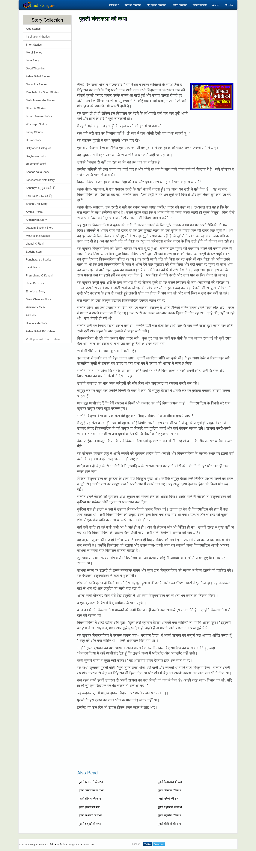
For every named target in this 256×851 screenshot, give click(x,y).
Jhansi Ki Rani (34, 243)
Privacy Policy (58, 844)
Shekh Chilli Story (37, 204)
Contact (229, 5)
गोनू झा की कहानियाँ (156, 5)
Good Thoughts (35, 68)
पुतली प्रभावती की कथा (90, 815)
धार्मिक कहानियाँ (179, 5)
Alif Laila (31, 315)
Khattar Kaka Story (37, 172)
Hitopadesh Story (36, 323)
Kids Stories (33, 28)
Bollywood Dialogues (38, 148)
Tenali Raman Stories (39, 116)
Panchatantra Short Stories (42, 92)
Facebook (159, 844)
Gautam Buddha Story (39, 227)
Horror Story (33, 140)
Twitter (147, 844)
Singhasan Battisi (36, 156)
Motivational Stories (38, 235)
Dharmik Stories (36, 108)
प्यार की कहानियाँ (133, 5)
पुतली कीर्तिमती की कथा (169, 823)
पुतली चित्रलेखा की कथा (170, 782)
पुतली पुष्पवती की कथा (89, 807)
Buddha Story (34, 251)
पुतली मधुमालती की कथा (170, 807)
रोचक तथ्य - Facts (36, 307)
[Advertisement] (156, 52)
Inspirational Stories (38, 36)
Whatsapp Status (36, 124)
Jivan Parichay (35, 283)
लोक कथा (114, 5)
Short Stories (34, 44)
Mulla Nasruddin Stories (40, 100)
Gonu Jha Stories (36, 84)
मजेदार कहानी (200, 5)
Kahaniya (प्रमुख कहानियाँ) (40, 188)
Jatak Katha (33, 267)
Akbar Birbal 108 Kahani (40, 331)
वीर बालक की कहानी (36, 164)
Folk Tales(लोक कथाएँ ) (39, 196)
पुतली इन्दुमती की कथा (90, 823)
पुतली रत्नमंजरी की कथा (91, 782)
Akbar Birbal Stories (38, 76)
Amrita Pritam (34, 212)
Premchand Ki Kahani (39, 275)
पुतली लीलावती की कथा (169, 790)
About (215, 5)
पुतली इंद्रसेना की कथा (169, 815)
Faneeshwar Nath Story (40, 180)
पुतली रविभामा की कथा (90, 798)
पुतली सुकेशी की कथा (168, 798)
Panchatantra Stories (39, 259)
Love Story (32, 60)
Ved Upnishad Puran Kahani (43, 339)
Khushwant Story (36, 219)
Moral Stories (34, 52)
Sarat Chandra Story (38, 299)
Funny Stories (34, 132)
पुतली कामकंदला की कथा (91, 790)
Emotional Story (35, 291)
